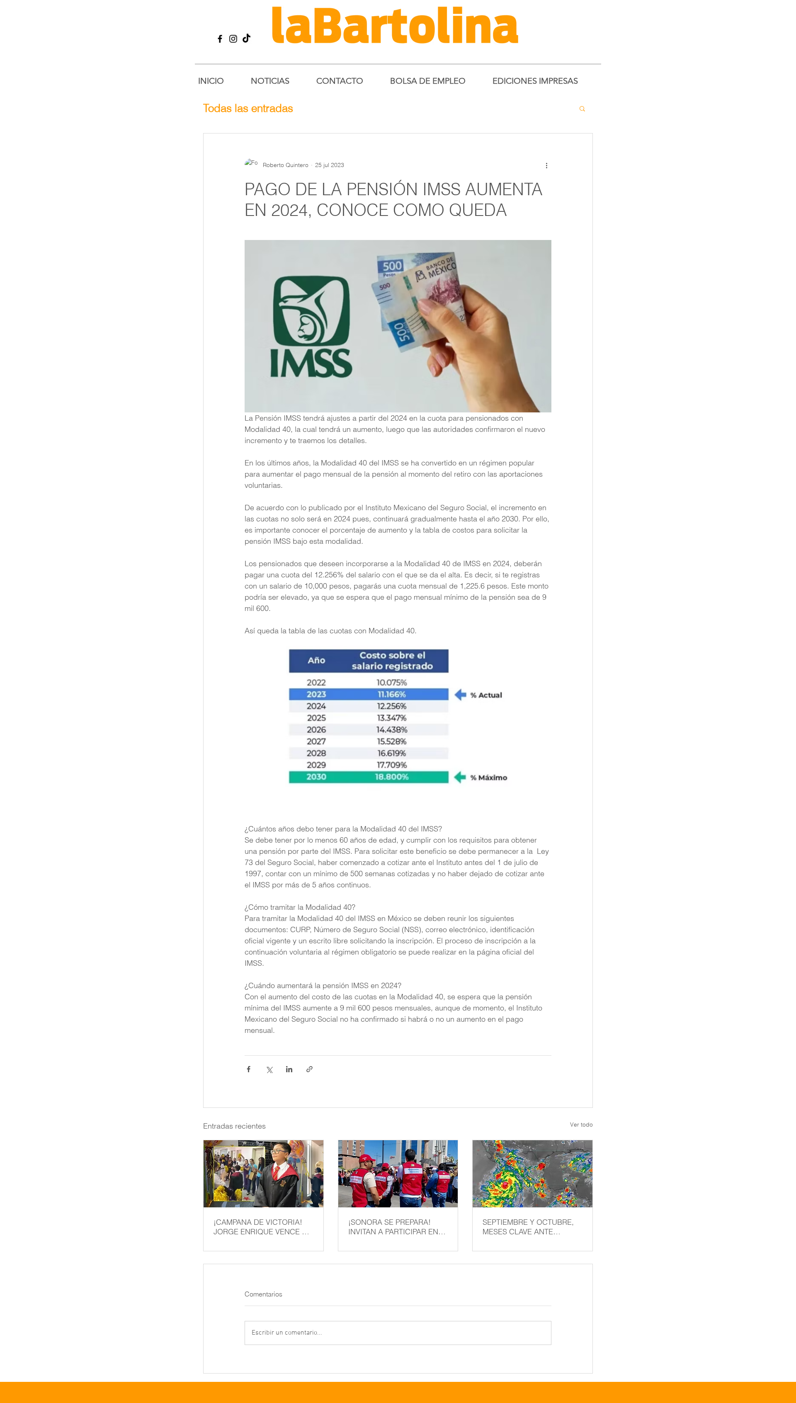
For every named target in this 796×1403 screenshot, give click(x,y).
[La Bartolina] (220, 39)
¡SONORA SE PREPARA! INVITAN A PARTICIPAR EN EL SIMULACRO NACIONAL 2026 (395, 1226)
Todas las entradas (248, 108)
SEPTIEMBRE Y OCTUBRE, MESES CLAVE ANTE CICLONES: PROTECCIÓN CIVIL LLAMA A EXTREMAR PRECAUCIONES (529, 1226)
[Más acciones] (546, 165)
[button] (582, 108)
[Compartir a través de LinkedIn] (289, 1069)
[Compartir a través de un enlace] (309, 1069)
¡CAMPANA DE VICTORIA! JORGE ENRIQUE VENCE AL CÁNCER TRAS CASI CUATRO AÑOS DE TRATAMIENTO (262, 1226)
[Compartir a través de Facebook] (248, 1069)
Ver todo (581, 1124)
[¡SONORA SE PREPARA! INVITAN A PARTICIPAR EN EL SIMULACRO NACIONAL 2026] (398, 1173)
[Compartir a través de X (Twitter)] (269, 1069)
